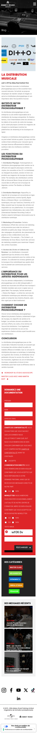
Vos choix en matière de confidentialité (20, 726)
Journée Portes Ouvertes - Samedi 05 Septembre (16, 624)
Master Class (16, 567)
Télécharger (22, 548)
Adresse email (10, 419)
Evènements (15, 579)
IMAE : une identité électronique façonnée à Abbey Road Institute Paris (18, 648)
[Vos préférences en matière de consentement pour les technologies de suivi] (18, 729)
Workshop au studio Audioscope (18, 373)
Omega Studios (16, 585)
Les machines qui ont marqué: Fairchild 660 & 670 (17, 670)
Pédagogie (14, 591)
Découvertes (15, 573)
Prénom (7, 401)
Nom (6, 410)
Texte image (9, 527)
